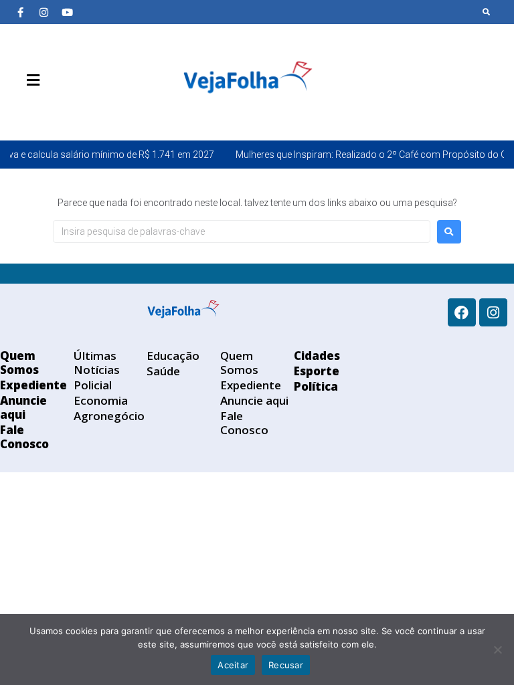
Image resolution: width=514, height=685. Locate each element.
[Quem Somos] (20, 111)
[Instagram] (43, 12)
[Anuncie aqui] (60, 111)
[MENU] (30, 80)
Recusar (285, 665)
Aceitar (233, 665)
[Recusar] (497, 649)
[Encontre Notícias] (486, 12)
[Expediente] (40, 111)
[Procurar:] (241, 231)
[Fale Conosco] (80, 111)
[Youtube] (67, 12)
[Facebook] (462, 312)
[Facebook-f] (20, 12)
